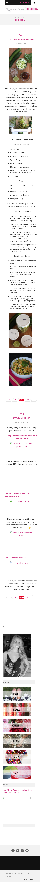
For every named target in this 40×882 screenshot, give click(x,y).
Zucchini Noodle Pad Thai (21, 40)
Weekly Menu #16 (21, 418)
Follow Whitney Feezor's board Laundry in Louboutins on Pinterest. (17, 791)
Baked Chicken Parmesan (16, 558)
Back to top (28, 879)
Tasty (22, 35)
